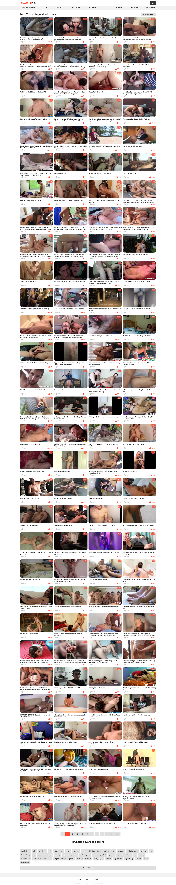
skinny (96, 859)
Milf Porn (134, 8)
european (76, 851)
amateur (79, 859)
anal (151, 851)
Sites (107, 8)
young (88, 855)
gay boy (141, 855)
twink (99, 851)
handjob (64, 859)
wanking (57, 855)
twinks (68, 851)
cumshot (138, 859)
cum (113, 851)
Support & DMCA (83, 879)
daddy (146, 859)
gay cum (74, 855)
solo (50, 851)
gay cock (120, 855)
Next (117, 834)
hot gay (56, 859)
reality (82, 855)
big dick (92, 851)
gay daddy (42, 851)
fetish (56, 851)
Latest (45, 8)
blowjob (108, 859)
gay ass (111, 855)
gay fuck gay (25, 851)
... (111, 834)
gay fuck (103, 855)
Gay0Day (119, 8)
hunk (61, 851)
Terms (97, 879)
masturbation (25, 859)
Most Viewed (76, 8)
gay (34, 855)
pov (135, 855)
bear (34, 859)
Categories (93, 8)
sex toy (95, 855)
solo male (144, 851)
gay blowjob (42, 855)
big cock (66, 855)
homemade (25, 862)
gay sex (71, 859)
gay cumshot (118, 859)
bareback (121, 851)
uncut (50, 855)
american (88, 859)
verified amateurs (132, 851)
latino (34, 851)
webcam (128, 855)
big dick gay (129, 859)
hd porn (84, 851)
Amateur (28, 3)
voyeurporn (150, 8)
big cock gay (25, 855)
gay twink (106, 851)
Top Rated (60, 8)
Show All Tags (88, 868)
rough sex (47, 859)
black (40, 859)
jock (102, 859)
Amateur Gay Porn (28, 8)
